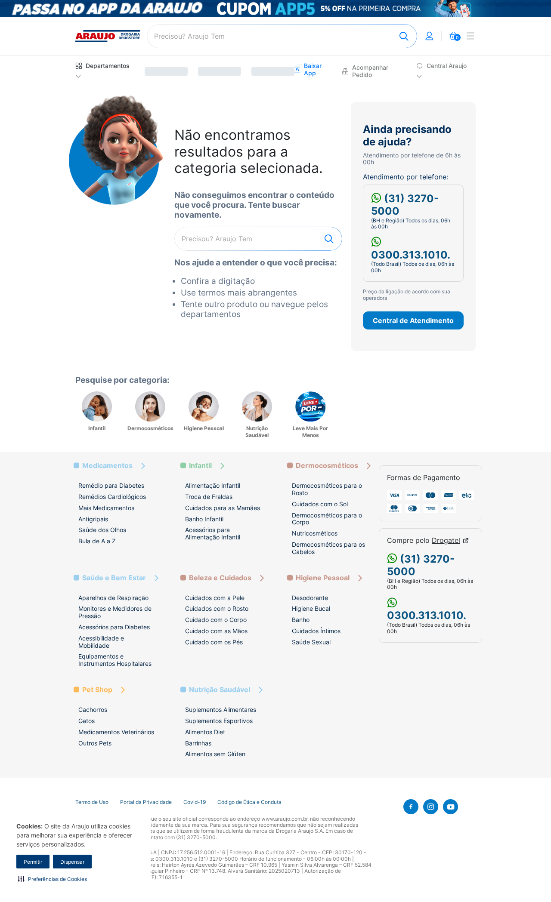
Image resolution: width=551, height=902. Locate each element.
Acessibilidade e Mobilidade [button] (101, 641)
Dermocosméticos (327, 466)
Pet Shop (97, 690)
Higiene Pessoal (323, 578)
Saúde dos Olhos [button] (102, 529)
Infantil (200, 466)
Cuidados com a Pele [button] (215, 597)
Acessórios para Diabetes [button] (114, 627)
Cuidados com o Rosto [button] (216, 608)
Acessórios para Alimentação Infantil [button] (212, 533)
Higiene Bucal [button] (311, 608)
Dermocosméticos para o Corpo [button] (327, 518)
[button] (52, 879)
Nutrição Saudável (219, 690)
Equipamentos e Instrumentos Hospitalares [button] (115, 660)
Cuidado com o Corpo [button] (216, 619)
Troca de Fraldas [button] (208, 496)
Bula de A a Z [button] (97, 541)
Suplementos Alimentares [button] (220, 709)
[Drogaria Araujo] (107, 36)
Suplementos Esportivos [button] (219, 720)
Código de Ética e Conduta (249, 802)
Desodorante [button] (310, 597)
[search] (282, 36)
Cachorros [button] (92, 709)
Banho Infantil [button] (204, 519)
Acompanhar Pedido (370, 71)
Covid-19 (194, 802)
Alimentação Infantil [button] (212, 485)
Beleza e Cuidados (220, 578)
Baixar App (313, 69)
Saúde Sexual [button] (311, 642)
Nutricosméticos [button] (314, 533)
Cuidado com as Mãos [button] (216, 630)
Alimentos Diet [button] (205, 732)
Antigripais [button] (93, 519)
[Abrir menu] (470, 37)
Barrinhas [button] (198, 743)
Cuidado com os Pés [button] (214, 642)
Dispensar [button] (72, 862)
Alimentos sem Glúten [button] (215, 753)
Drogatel (446, 540)
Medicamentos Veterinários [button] (116, 732)
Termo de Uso (91, 802)
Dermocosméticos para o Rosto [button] (327, 489)
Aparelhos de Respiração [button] (113, 597)
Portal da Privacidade (146, 802)
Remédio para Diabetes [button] (111, 485)
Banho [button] (301, 619)
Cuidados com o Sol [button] (320, 504)
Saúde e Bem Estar (114, 578)
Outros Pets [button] (94, 743)
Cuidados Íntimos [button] (316, 630)
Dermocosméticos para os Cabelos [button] (328, 548)
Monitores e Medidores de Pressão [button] (115, 612)
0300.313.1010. (410, 255)
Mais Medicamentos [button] (106, 507)
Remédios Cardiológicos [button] (112, 496)
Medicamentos (107, 466)
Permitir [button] (33, 862)
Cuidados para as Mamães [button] (222, 507)
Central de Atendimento (413, 320)
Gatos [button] (86, 720)
